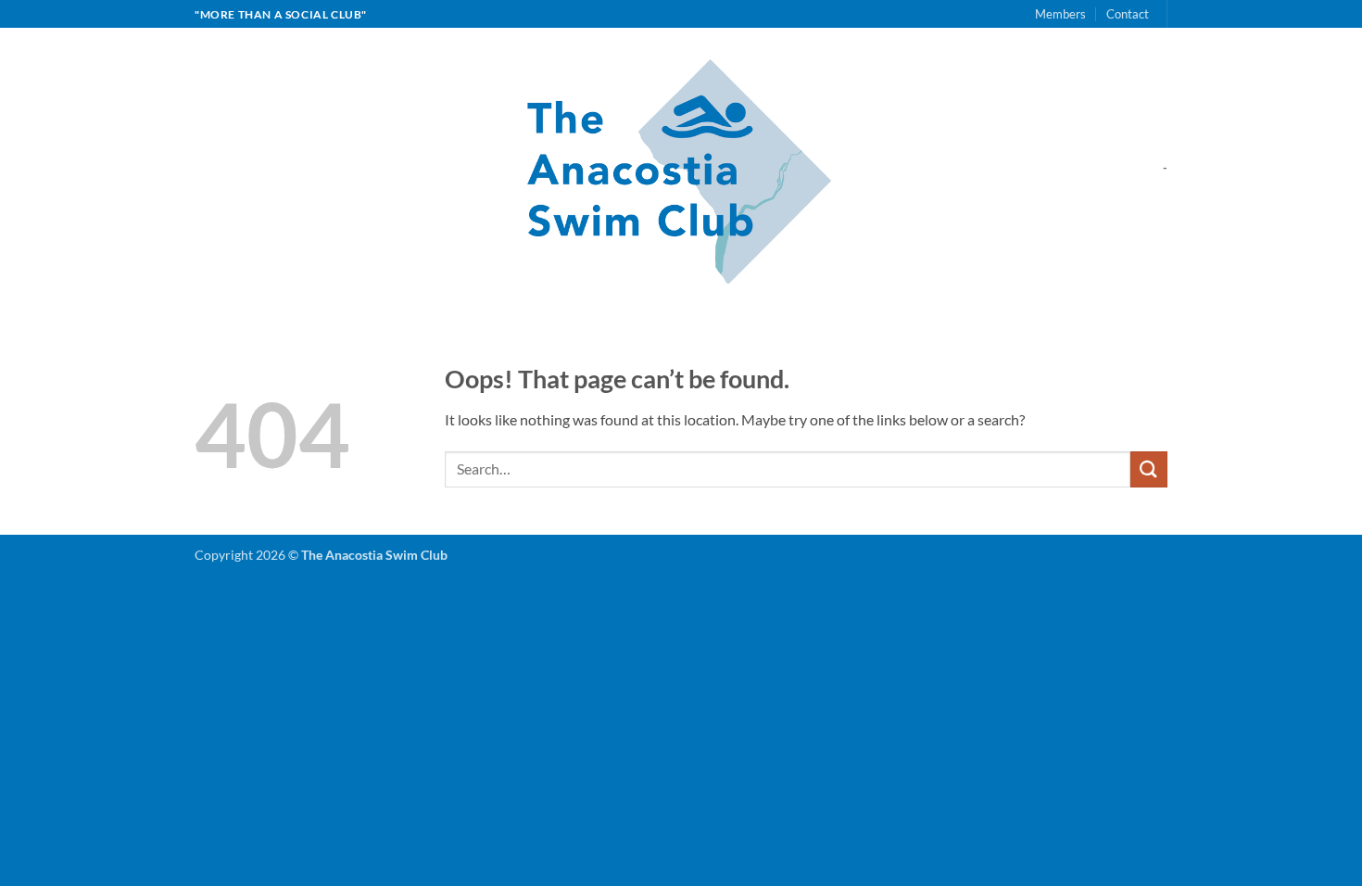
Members (1060, 13)
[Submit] (1148, 469)
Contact (1127, 13)
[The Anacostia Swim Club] (681, 167)
